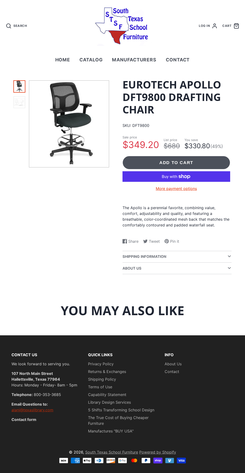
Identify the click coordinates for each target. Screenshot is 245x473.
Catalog (91, 60)
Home (62, 60)
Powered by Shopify (157, 452)
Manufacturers (134, 60)
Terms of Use (100, 386)
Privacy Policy (101, 363)
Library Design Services (109, 402)
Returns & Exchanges (107, 371)
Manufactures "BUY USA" (111, 431)
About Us (173, 363)
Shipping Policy (102, 379)
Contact (178, 60)
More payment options (176, 188)
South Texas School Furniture (111, 452)
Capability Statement (107, 394)
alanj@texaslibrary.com (32, 410)
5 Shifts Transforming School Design (121, 410)
